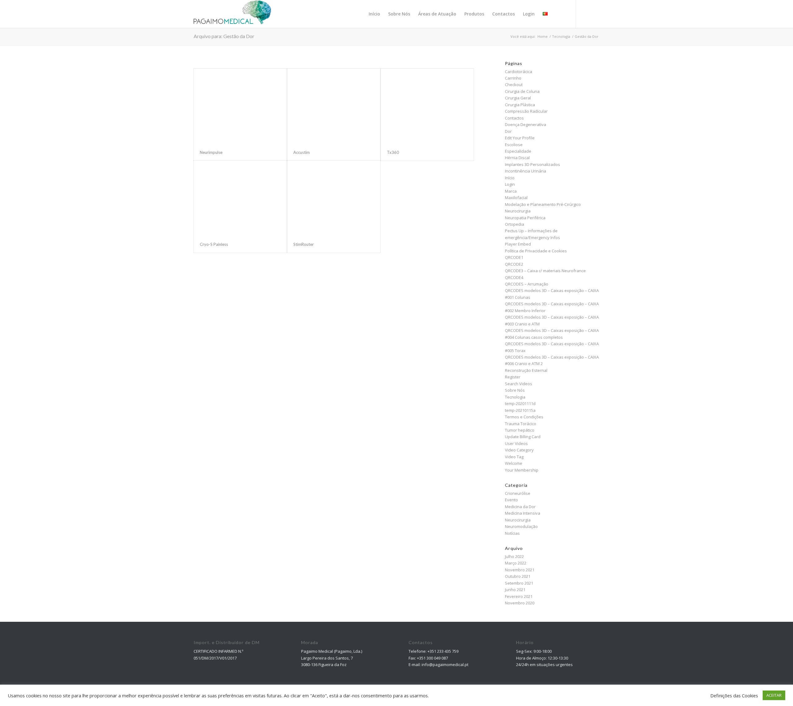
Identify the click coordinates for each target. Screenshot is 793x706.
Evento (511, 500)
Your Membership (521, 470)
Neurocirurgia (518, 211)
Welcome (513, 463)
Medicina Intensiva (522, 513)
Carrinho (513, 78)
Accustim (301, 152)
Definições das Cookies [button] (734, 695)
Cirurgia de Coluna (522, 91)
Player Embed (518, 244)
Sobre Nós (515, 390)
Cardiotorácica (518, 71)
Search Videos (518, 383)
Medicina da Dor (520, 506)
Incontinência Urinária (525, 171)
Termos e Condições (524, 417)
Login (510, 184)
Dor (508, 131)
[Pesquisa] (557, 14)
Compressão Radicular (526, 111)
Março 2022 (515, 563)
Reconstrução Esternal (526, 370)
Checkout (514, 84)
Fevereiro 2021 (518, 596)
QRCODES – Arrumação (526, 284)
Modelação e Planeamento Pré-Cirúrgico (543, 204)
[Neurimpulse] (240, 106)
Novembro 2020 (519, 603)
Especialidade (518, 151)
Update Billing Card (523, 436)
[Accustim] (333, 106)
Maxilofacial (516, 197)
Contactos (514, 118)
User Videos (516, 443)
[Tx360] (427, 106)
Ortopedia (514, 224)
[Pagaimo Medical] (232, 14)
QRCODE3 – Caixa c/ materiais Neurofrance (545, 270)
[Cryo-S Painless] (240, 198)
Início (510, 178)
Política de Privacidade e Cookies (536, 251)
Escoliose (514, 144)
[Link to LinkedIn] (594, 13)
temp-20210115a (520, 410)
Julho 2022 (514, 556)
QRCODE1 (514, 257)
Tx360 (393, 152)
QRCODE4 (514, 277)
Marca (511, 191)
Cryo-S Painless (214, 244)
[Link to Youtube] (585, 13)
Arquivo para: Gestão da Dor (224, 36)
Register (512, 377)
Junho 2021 (515, 589)
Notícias (512, 533)
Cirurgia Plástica (520, 104)
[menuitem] (374, 14)
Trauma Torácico (520, 423)
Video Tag (514, 457)
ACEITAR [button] (774, 695)
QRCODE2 (514, 264)
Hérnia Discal (517, 157)
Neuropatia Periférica (525, 217)
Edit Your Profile (520, 138)
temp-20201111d (520, 403)
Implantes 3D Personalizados (532, 164)
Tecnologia (515, 397)
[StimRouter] (333, 198)
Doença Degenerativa (525, 124)
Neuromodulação (521, 526)
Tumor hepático (519, 430)
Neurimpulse (211, 152)
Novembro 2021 (519, 570)
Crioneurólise (517, 493)
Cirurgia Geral (518, 98)
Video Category (519, 450)
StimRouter (303, 244)
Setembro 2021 (519, 583)
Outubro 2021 (517, 576)
